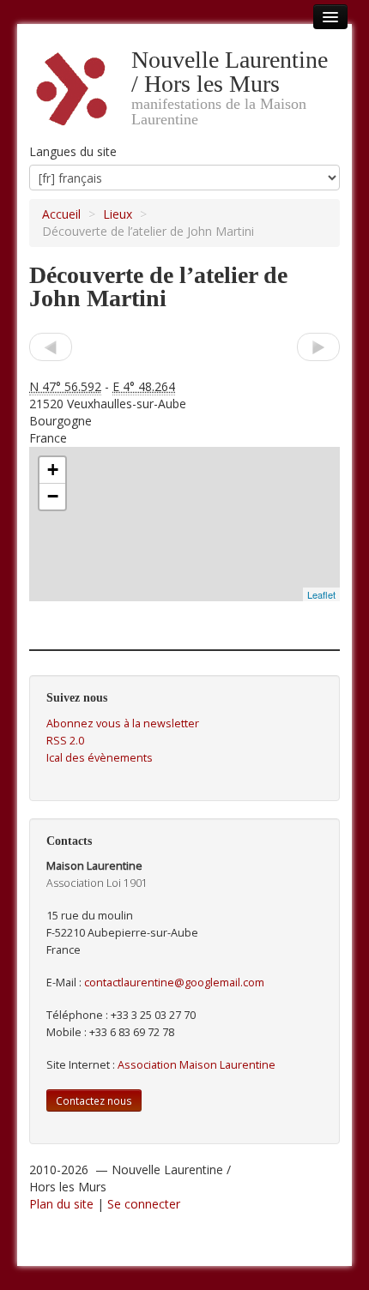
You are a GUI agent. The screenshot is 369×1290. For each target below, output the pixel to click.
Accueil (61, 214)
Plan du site (61, 1204)
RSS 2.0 (65, 740)
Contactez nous (94, 1100)
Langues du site (73, 151)
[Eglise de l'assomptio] (318, 347)
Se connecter (143, 1204)
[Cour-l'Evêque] (50, 347)
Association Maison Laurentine (196, 1065)
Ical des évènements (99, 757)
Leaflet (321, 594)
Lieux (117, 214)
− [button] (52, 496)
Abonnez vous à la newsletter (122, 723)
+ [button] (52, 469)
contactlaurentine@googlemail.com (174, 982)
